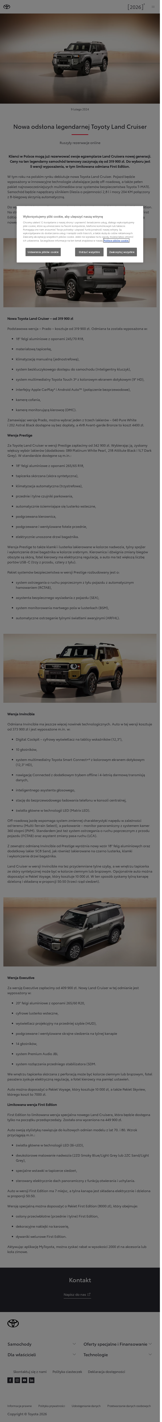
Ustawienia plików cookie (43, 252)
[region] (80, 234)
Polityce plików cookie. (116, 240)
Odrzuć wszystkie (89, 252)
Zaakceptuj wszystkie (122, 252)
